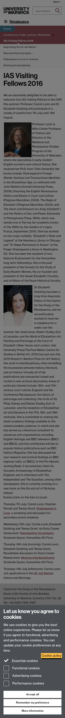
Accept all (32, 694)
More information (33, 710)
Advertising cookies (26, 676)
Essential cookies (24, 661)
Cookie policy (51, 656)
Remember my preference (32, 702)
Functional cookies (25, 668)
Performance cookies (27, 684)
